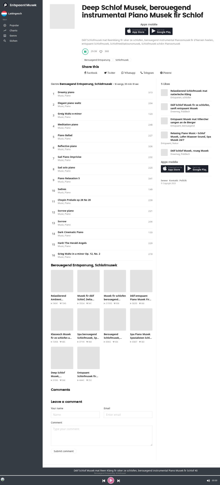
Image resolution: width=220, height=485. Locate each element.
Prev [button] (103, 480)
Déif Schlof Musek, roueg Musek (189, 150)
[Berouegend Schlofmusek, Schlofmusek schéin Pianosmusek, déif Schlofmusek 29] (115, 319)
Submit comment (64, 451)
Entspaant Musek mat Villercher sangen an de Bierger (189, 120)
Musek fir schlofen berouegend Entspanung (115, 299)
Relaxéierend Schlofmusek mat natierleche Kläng (188, 92)
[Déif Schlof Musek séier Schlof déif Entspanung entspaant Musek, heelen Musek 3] (164, 106)
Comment (56, 422)
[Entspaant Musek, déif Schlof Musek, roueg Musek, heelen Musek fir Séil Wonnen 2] (164, 152)
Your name (57, 408)
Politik (183, 180)
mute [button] (208, 480)
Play (53, 93)
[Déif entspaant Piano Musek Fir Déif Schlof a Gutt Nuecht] (141, 281)
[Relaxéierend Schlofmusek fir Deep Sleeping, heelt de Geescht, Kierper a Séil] (88, 358)
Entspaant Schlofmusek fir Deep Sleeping (86, 376)
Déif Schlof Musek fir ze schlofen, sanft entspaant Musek (190, 106)
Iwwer (164, 180)
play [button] (110, 480)
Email (107, 408)
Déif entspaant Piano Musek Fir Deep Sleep (139, 299)
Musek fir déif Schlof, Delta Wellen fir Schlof (87, 299)
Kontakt (173, 180)
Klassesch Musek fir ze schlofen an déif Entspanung (61, 338)
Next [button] (119, 480)
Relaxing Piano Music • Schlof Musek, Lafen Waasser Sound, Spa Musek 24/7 (190, 136)
